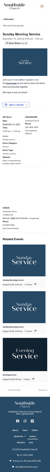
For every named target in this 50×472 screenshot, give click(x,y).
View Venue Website (11, 228)
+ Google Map (33, 218)
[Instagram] (25, 421)
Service (6, 146)
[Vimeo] (32, 421)
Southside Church (32, 120)
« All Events (8, 19)
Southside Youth (15, 390)
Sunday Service (9, 139)
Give (31, 442)
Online (35, 430)
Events (33, 436)
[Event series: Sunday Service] (35, 284)
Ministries (18, 436)
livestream (11, 83)
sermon (6, 153)
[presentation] (24, 260)
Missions (21, 442)
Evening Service (9, 375)
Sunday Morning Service (13, 280)
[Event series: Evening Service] (33, 379)
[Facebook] (17, 421)
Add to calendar (16, 104)
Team (25, 430)
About (15, 430)
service (13, 153)
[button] (42, 6)
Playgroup (42, 390)
